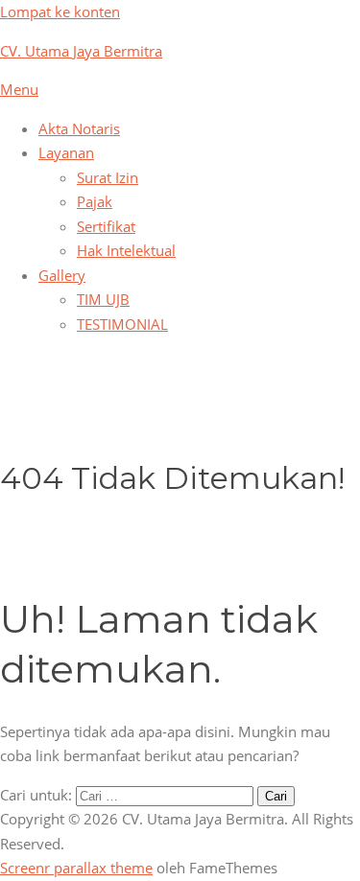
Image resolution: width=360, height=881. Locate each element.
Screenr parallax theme (76, 867)
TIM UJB (103, 299)
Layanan (66, 152)
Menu (19, 89)
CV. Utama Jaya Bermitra (81, 50)
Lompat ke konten (60, 11)
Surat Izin (107, 177)
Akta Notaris (79, 128)
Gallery (61, 275)
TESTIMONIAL (122, 324)
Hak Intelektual (126, 250)
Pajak (94, 201)
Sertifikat (106, 226)
